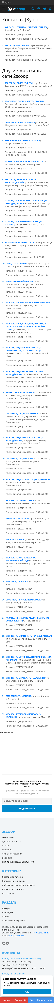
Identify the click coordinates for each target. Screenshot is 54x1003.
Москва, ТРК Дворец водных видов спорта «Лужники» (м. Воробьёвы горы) (26, 326)
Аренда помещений (12, 853)
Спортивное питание (12, 876)
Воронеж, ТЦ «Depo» (17, 581)
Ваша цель (7, 912)
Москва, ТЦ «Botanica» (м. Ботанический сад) (21, 559)
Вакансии (7, 857)
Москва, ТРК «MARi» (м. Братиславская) (28, 302)
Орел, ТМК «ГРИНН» (16, 263)
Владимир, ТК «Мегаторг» (19, 242)
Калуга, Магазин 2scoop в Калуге (24, 161)
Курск (8, 2)
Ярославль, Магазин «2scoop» (22, 140)
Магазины (7, 849)
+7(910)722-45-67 (41, 932)
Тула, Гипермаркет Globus (20, 122)
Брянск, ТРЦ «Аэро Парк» (20, 392)
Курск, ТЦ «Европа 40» (17, 45)
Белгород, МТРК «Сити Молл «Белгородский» (21, 181)
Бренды (6, 908)
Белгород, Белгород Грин (19, 83)
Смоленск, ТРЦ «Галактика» (22, 413)
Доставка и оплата (11, 841)
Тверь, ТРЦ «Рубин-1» (17, 518)
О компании (8, 837)
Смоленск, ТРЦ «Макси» (19, 458)
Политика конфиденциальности (18, 861)
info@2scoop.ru (16, 935)
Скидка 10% (20, 1000)
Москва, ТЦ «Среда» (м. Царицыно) (26, 678)
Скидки (5, 916)
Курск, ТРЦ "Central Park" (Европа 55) (26, 27)
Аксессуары (8, 893)
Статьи (5, 845)
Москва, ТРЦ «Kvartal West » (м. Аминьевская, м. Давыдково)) (24, 349)
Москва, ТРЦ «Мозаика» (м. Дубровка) (28, 479)
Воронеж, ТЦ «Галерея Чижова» (24, 599)
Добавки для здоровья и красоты (18, 885)
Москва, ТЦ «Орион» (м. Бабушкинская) (29, 636)
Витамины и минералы (13, 881)
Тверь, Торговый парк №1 (20, 281)
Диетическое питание (13, 889)
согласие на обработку (38, 790)
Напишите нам (44, 1000)
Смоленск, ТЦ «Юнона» (19, 696)
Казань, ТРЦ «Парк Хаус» (20, 500)
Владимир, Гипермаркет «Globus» (24, 101)
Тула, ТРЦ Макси (15, 539)
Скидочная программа (13, 920)
